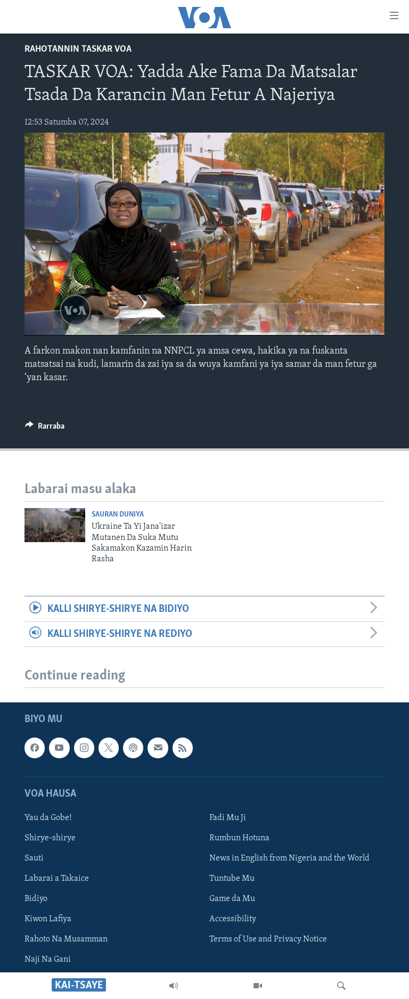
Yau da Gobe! (48, 818)
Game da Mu (232, 899)
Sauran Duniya (118, 515)
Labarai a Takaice (56, 878)
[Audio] (174, 985)
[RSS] (183, 748)
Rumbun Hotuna (239, 838)
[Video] (258, 985)
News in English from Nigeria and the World (289, 858)
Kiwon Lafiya (47, 919)
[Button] (44, 429)
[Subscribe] (158, 748)
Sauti (34, 858)
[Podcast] (133, 748)
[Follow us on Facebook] (34, 748)
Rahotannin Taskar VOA (78, 49)
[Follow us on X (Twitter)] (109, 748)
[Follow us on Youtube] (59, 748)
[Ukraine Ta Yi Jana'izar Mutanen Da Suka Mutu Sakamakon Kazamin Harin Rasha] (54, 525)
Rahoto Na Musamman (66, 940)
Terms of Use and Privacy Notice (268, 940)
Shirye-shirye (50, 838)
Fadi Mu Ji (227, 818)
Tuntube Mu (232, 878)
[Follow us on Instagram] (84, 748)
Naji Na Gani (47, 960)
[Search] (341, 985)
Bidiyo (35, 899)
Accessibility (232, 919)
